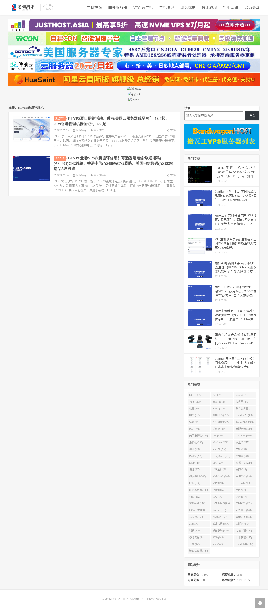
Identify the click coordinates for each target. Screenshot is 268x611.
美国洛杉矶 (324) (198, 435)
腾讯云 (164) (219, 510)
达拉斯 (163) (196, 517)
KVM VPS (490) (244, 415)
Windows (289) (220, 442)
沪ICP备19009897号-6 (154, 599)
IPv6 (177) (241, 496)
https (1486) (195, 395)
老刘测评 (23, 7)
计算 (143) (194, 544)
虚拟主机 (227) (244, 462)
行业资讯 (230, 8)
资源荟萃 (252, 8)
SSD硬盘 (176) (197, 503)
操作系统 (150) (221, 530)
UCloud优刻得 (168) (197, 511)
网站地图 (135, 599)
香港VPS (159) (244, 517)
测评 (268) (194, 449)
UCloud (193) (243, 483)
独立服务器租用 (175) (221, 504)
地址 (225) (194, 469)
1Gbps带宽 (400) (245, 422)
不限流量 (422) (221, 422)
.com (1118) (219, 401)
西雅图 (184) (242, 490)
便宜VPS (60, 118)
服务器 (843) (242, 401)
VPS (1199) (195, 401)
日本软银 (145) (244, 537)
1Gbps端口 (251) (221, 456)
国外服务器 (117, 8)
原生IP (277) (242, 442)
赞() (173, 130)
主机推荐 (94, 8)
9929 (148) (218, 537)
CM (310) (218, 435)
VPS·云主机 (143, 8)
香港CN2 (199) (244, 476)
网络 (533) (194, 415)
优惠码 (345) (219, 428)
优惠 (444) (194, 422)
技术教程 (209, 8)
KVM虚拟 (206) (221, 476)
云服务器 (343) (244, 428)
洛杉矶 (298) (196, 442)
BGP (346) (194, 428)
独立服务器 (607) (245, 408)
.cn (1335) (241, 395)
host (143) (218, 544)
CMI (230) (218, 462)
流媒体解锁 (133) (198, 550)
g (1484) (217, 395)
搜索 (187, 108)
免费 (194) (218, 483)
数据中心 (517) (221, 415)
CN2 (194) (194, 483)
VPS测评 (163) (244, 510)
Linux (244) (195, 462)
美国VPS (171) (244, 503)
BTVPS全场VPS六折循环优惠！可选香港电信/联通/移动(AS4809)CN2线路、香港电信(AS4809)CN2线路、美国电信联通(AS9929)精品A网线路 (113, 163)
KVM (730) (219, 408)
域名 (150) (194, 530)
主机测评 (166, 8)
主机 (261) (241, 449)
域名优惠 (188, 8)
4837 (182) (194, 496)
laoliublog (81, 130)
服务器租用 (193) (198, 490)
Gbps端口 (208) (197, 476)
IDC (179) (218, 496)
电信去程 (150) (244, 530)
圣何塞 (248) (242, 456)
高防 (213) (241, 469)
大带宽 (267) (219, 449)
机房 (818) (194, 408)
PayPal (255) (195, 456)
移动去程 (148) (197, 537)
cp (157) (193, 523)
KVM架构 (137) (244, 544)
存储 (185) (218, 490)
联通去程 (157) (221, 523)
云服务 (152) (242, 523)
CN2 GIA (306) (244, 435)
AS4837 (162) (220, 517)
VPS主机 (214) (220, 469)
